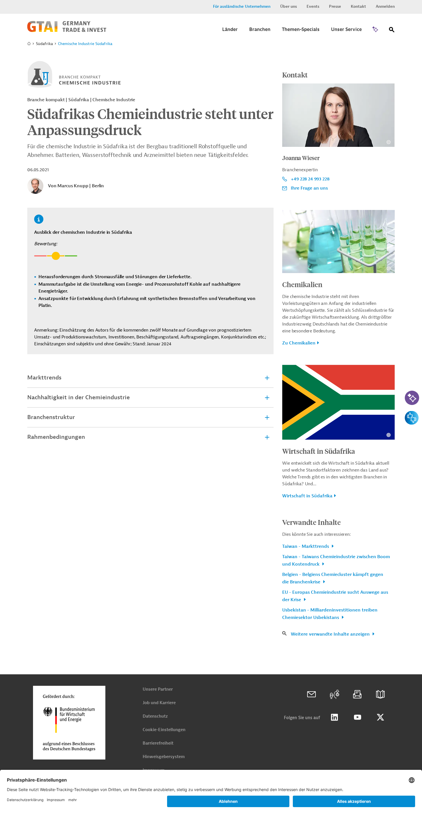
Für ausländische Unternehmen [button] (241, 6)
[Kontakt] (311, 694)
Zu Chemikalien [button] (298, 343)
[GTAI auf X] (380, 717)
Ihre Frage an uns (309, 188)
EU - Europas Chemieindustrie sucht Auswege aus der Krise (335, 596)
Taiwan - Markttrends (306, 546)
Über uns (288, 6)
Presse (335, 6)
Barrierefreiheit (158, 743)
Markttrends (44, 377)
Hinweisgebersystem (164, 757)
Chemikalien (302, 284)
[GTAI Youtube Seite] (357, 717)
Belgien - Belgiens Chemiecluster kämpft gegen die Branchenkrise (332, 578)
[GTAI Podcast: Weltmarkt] (334, 694)
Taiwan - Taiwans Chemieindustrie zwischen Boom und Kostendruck (336, 560)
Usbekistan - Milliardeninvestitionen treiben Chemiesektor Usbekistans (330, 613)
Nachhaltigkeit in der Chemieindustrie (78, 397)
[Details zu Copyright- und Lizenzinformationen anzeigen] (388, 142)
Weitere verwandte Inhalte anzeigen (331, 634)
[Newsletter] (357, 694)
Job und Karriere (159, 703)
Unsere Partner (158, 689)
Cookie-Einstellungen (164, 730)
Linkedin (334, 717)
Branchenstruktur (51, 417)
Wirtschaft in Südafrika (318, 451)
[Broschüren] (380, 694)
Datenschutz (155, 716)
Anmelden (385, 6)
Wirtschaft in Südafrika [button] (307, 496)
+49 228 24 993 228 (310, 179)
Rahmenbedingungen (56, 437)
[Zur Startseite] (66, 31)
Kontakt (358, 6)
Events (313, 6)
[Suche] (392, 30)
